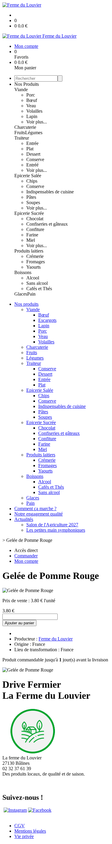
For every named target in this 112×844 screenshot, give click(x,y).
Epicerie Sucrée (29, 213)
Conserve (35, 159)
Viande (21, 89)
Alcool (32, 277)
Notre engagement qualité (38, 513)
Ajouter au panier (19, 623)
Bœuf (31, 100)
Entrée (32, 143)
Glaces (20, 293)
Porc (30, 94)
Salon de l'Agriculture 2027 (52, 524)
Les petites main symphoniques (55, 530)
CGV (19, 825)
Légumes (33, 132)
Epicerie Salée (27, 175)
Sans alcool (37, 283)
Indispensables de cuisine (50, 191)
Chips (31, 181)
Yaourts (33, 267)
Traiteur (21, 137)
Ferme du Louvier (56, 638)
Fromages (35, 261)
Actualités (23, 519)
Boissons (22, 272)
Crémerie (35, 256)
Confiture (35, 229)
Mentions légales (30, 831)
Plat (29, 148)
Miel (30, 240)
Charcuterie (25, 127)
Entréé (32, 164)
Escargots (47, 320)
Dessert (33, 154)
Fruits (19, 132)
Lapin (31, 116)
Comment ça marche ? (35, 508)
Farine (32, 234)
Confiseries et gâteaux (47, 224)
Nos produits (26, 304)
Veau (31, 105)
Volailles (34, 111)
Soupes (33, 202)
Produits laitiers (28, 250)
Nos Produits (26, 84)
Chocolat (34, 218)
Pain (31, 293)
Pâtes (31, 197)
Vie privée (24, 836)
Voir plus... (36, 121)
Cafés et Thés (39, 288)
